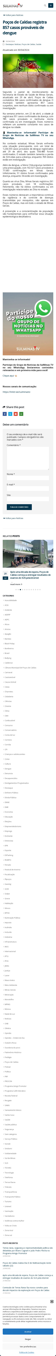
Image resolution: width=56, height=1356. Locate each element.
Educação (9, 817)
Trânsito (8, 1187)
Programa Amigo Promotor (16, 1086)
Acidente (8, 610)
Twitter (10, 414)
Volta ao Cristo (11, 1225)
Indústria (8, 937)
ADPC (7, 619)
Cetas (7, 687)
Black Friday (10, 643)
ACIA (6, 605)
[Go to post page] (28, 554)
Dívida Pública (10, 797)
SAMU (7, 1105)
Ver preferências (28, 1346)
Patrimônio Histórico (13, 1052)
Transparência (11, 1192)
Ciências (8, 701)
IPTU (6, 956)
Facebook (5, 414)
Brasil (7, 653)
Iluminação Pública (12, 918)
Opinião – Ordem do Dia (14, 1038)
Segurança (9, 1129)
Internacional (10, 951)
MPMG (7, 1004)
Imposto (8, 922)
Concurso (9, 725)
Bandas (8, 639)
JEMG (7, 966)
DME (6, 807)
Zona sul (8, 1235)
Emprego (8, 831)
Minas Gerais (10, 990)
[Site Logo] (13, 5)
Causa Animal (10, 682)
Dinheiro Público (11, 792)
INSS (7, 946)
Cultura (8, 764)
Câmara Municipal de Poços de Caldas (20, 667)
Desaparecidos (11, 778)
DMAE (7, 802)
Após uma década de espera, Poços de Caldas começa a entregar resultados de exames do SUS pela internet (30, 574)
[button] (52, 1301)
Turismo (8, 1201)
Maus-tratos (10, 980)
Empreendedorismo (13, 826)
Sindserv (8, 1148)
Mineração (9, 994)
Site (9, 495)
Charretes (9, 691)
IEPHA (7, 913)
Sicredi (7, 1144)
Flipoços (8, 879)
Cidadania (9, 696)
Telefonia (9, 1177)
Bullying (8, 658)
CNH (6, 715)
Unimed (8, 1206)
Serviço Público (11, 1139)
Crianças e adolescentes (15, 754)
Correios (8, 740)
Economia (9, 812)
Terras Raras (10, 1182)
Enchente (9, 836)
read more (15, 584)
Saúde (38, 44)
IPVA (6, 961)
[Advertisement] (28, 252)
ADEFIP (7, 614)
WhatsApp (21, 414)
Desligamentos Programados (17, 783)
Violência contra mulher (14, 1220)
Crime (7, 759)
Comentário (14, 445)
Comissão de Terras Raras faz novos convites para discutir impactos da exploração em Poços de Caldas (26, 1289)
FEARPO (8, 860)
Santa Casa (9, 1115)
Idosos (7, 908)
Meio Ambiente (11, 985)
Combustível (10, 720)
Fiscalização (10, 874)
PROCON (8, 1081)
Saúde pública (11, 1124)
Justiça (7, 970)
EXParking (9, 855)
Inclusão (8, 932)
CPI (6, 749)
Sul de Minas (10, 1158)
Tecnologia (9, 1172)
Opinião (8, 1033)
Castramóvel (10, 677)
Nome (11, 474)
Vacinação (9, 1211)
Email (16, 414)
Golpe (7, 893)
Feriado (8, 865)
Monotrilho (9, 999)
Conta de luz (10, 735)
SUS (6, 1163)
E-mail (11, 484)
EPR (6, 845)
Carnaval (8, 672)
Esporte (8, 850)
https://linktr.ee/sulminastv (16, 391)
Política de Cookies (26, 1352)
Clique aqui (8, 375)
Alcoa (7, 624)
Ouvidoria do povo (12, 1047)
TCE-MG (8, 1168)
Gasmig (8, 884)
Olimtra (8, 1028)
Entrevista (9, 840)
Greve (7, 898)
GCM (7, 889)
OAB (6, 1023)
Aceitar (28, 1331)
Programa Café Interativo (15, 1091)
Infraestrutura (10, 942)
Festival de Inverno (12, 869)
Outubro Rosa (10, 1043)
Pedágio (8, 1057)
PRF (6, 1076)
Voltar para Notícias (14, 15)
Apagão (8, 634)
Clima (7, 711)
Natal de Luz (10, 1014)
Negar (28, 1339)
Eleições (8, 821)
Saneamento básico (13, 1110)
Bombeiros (9, 648)
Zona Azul (9, 1230)
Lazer (7, 975)
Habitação (9, 903)
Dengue (8, 768)
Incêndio (8, 927)
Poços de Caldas (28, 44)
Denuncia (9, 773)
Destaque (10, 44)
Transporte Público (12, 1197)
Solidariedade (10, 1153)
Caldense (9, 663)
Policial (7, 1067)
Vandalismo (10, 1216)
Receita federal (11, 1095)
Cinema (8, 706)
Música (8, 1009)
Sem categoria (11, 1134)
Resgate (8, 1100)
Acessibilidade (11, 600)
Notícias (18, 44)
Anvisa (7, 629)
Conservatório (11, 730)
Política (8, 1071)
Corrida (8, 744)
